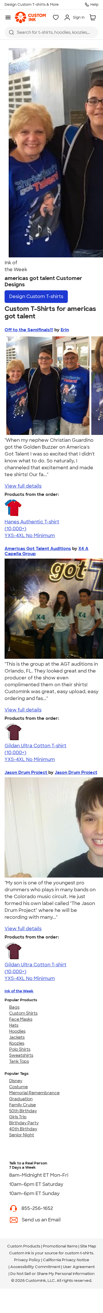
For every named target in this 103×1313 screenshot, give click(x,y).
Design (36, 296)
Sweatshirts (21, 1055)
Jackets (17, 1037)
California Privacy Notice (66, 1259)
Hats (13, 1025)
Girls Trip (18, 1116)
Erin (65, 330)
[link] (30, 17)
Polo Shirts (19, 1049)
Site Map (88, 1246)
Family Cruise (22, 1104)
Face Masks (20, 1019)
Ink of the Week (19, 991)
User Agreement (79, 1266)
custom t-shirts (79, 1253)
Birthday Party (24, 1122)
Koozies (16, 1043)
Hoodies (17, 1031)
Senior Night (21, 1134)
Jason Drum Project (26, 772)
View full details (23, 486)
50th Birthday (23, 1110)
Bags (14, 1007)
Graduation (21, 1098)
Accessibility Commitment (35, 1266)
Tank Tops (19, 1061)
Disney (15, 1080)
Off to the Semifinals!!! (29, 330)
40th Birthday (23, 1128)
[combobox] (51, 32)
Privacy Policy (27, 1259)
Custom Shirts (23, 1013)
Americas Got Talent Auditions (38, 548)
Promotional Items (60, 1246)
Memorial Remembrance (34, 1092)
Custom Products (23, 1246)
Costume (18, 1086)
